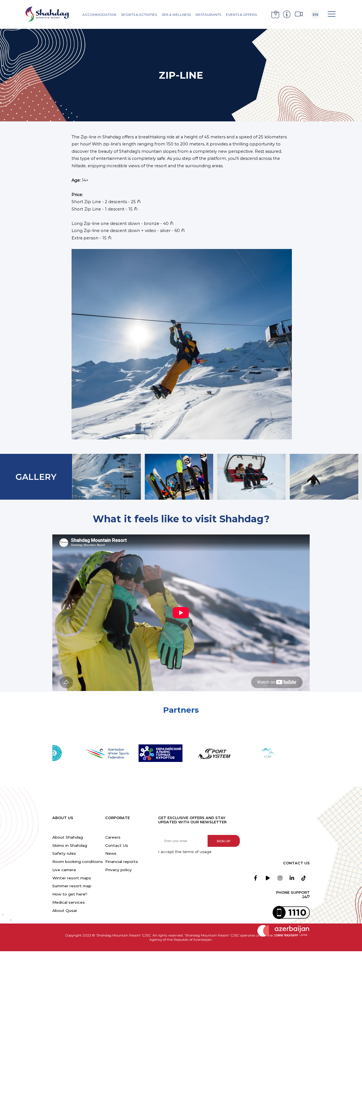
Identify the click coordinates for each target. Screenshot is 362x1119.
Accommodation (99, 14)
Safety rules (64, 853)
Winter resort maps (71, 878)
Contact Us (116, 845)
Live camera (64, 869)
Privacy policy (118, 869)
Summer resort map (71, 886)
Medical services (68, 902)
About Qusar (64, 910)
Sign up (223, 841)
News (111, 853)
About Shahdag (67, 837)
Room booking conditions (77, 861)
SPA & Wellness (176, 14)
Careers (112, 837)
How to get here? (69, 894)
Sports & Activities (139, 14)
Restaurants (208, 14)
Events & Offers (241, 14)
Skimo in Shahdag (69, 845)
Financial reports (121, 861)
